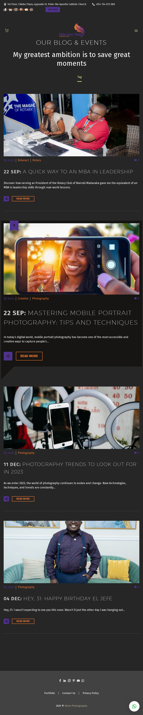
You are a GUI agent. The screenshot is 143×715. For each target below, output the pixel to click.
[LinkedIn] (10, 9)
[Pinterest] (21, 9)
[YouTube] (26, 9)
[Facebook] (5, 9)
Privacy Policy (91, 693)
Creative (23, 298)
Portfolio (49, 693)
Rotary (36, 160)
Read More (23, 198)
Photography (40, 298)
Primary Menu (136, 30)
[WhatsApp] (31, 9)
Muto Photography (76, 705)
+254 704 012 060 (105, 4)
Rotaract (23, 160)
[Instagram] (15, 9)
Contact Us (68, 693)
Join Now (53, 9)
